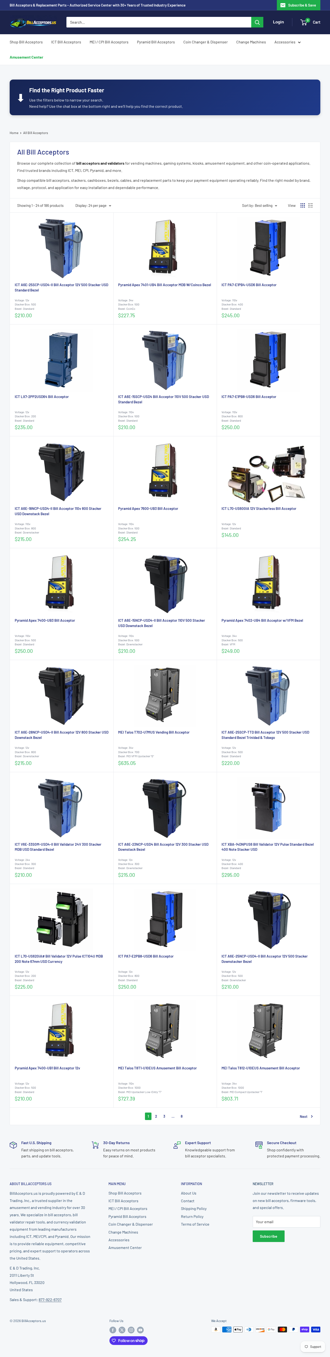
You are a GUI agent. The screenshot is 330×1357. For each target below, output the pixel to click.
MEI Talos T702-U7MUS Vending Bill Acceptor (154, 732)
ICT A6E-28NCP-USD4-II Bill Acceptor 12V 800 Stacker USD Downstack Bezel (61, 735)
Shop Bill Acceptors (26, 42)
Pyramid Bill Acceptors (156, 42)
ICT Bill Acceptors (66, 42)
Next (304, 1116)
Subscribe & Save (302, 5)
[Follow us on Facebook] (112, 1330)
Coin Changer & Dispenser (205, 42)
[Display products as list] (310, 205)
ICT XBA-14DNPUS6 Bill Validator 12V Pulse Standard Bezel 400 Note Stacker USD (268, 847)
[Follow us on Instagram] (131, 1330)
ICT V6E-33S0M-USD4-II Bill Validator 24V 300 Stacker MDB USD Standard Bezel (58, 847)
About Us (188, 1193)
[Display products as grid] (303, 205)
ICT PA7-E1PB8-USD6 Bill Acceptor (249, 396)
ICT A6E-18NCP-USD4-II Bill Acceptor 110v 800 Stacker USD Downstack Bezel (58, 511)
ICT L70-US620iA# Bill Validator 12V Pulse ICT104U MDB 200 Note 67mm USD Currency (59, 959)
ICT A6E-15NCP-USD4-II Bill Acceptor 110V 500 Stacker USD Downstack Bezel (161, 623)
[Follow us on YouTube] (140, 1330)
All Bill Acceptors (35, 133)
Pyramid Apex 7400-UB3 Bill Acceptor (45, 620)
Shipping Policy (194, 1208)
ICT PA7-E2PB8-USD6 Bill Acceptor (146, 956)
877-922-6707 (50, 1299)
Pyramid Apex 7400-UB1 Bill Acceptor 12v (47, 1068)
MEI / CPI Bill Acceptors (109, 42)
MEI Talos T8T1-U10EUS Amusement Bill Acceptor (157, 1068)
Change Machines (251, 42)
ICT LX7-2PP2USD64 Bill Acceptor (42, 396)
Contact (187, 1200)
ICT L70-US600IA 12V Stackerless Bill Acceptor (259, 508)
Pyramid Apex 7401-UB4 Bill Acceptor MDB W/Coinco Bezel (164, 285)
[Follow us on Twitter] (122, 1330)
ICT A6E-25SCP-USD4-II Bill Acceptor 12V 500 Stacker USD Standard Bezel (61, 287)
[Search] (257, 22)
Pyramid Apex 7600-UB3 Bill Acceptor (148, 508)
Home (14, 133)
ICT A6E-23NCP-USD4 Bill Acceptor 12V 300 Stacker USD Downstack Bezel (163, 847)
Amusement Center (26, 57)
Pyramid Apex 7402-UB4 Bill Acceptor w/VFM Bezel (262, 620)
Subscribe (268, 1236)
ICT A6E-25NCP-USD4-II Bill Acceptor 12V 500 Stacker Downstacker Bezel (265, 959)
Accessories (284, 42)
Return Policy (192, 1216)
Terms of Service (195, 1224)
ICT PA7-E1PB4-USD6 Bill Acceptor (249, 285)
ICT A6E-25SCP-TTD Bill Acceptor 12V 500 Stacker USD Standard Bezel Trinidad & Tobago (265, 735)
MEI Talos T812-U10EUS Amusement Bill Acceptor (261, 1068)
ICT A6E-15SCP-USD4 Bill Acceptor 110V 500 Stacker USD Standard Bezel (163, 399)
